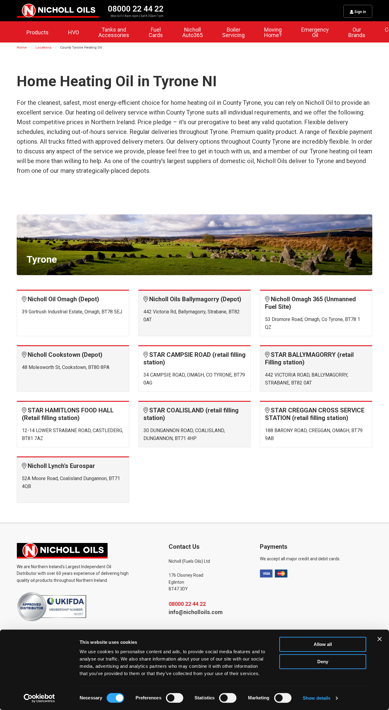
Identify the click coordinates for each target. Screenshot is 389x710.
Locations (43, 47)
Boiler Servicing (233, 32)
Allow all (323, 644)
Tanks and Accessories (113, 32)
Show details (316, 698)
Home (22, 47)
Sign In (359, 12)
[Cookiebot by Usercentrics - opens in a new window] (39, 698)
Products (37, 32)
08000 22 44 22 (187, 604)
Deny (322, 661)
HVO (73, 32)
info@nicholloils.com (195, 612)
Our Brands (356, 32)
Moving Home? (273, 32)
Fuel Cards (156, 32)
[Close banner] (379, 639)
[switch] (174, 698)
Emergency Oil (315, 32)
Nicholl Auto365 (192, 32)
